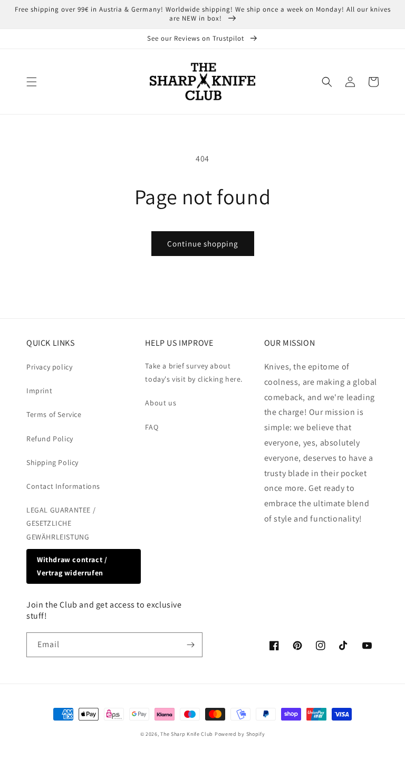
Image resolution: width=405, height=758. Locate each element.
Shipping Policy (52, 462)
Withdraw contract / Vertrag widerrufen (72, 566)
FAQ (151, 427)
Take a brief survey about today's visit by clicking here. (194, 372)
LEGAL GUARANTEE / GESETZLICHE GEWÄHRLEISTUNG (60, 523)
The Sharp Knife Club (186, 734)
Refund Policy (49, 438)
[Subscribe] (190, 644)
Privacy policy (49, 367)
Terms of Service (54, 414)
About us (160, 403)
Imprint (39, 390)
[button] (31, 81)
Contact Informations (63, 486)
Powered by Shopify (240, 734)
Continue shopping (202, 244)
